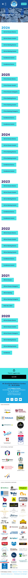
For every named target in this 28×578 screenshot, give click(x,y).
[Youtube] (20, 399)
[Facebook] (7, 399)
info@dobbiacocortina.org (14, 393)
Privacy (20, 571)
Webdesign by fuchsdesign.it (20, 574)
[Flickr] (16, 399)
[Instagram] (11, 399)
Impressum (14, 571)
